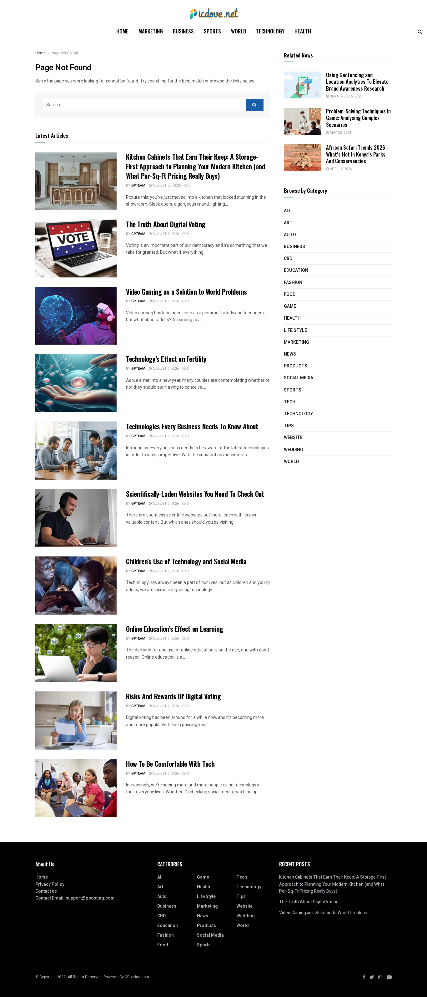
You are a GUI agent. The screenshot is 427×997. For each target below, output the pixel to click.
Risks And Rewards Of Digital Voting (173, 696)
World (238, 31)
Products (295, 366)
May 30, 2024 (340, 132)
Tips (289, 425)
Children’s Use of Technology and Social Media (186, 561)
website (293, 437)
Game (290, 306)
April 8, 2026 (340, 169)
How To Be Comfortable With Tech (170, 764)
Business (183, 31)
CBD (288, 258)
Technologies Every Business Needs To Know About (192, 426)
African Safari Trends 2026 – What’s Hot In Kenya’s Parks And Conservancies (357, 154)
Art (288, 223)
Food (289, 294)
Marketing (150, 31)
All (288, 210)
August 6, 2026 (165, 234)
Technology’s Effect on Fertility (166, 359)
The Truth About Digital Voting (165, 224)
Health (302, 31)
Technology (270, 31)
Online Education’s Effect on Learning (174, 629)
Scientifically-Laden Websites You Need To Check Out (195, 494)
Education (296, 270)
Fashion (293, 282)
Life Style (295, 330)
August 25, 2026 (166, 185)
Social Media (298, 378)
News (290, 354)
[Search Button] (255, 105)
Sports (212, 31)
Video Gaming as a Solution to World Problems (186, 292)
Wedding (293, 449)
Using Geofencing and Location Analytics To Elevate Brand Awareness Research (357, 81)
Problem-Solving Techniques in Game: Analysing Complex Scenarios (358, 117)
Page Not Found (64, 53)
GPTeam (138, 185)
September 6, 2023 (345, 96)
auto (290, 235)
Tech (289, 402)
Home (122, 31)
